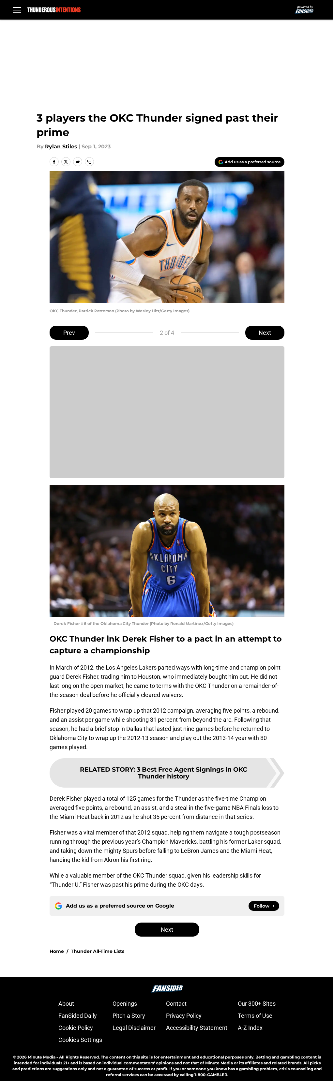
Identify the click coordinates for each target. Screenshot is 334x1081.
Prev (69, 332)
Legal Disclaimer (134, 1027)
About (66, 1003)
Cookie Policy (75, 1027)
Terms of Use (255, 1015)
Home (57, 951)
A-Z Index (250, 1027)
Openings (125, 1003)
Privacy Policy (184, 1015)
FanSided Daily (77, 1015)
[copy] (89, 161)
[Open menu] (17, 10)
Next (265, 332)
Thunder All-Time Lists (97, 951)
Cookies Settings (80, 1039)
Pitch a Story (129, 1015)
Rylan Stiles (61, 146)
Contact (176, 1003)
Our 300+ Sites (257, 1003)
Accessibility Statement (196, 1027)
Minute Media (41, 1057)
